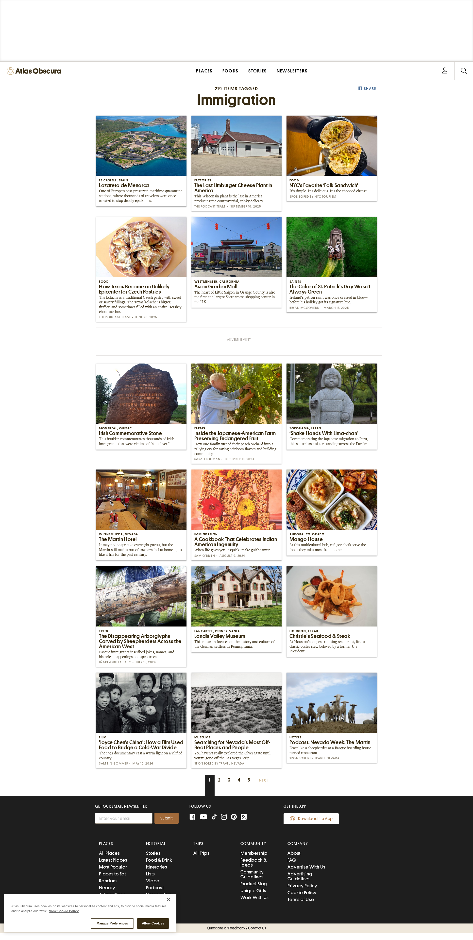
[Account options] (444, 71)
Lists (150, 873)
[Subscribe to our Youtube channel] (203, 817)
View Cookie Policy (64, 911)
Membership (254, 853)
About (294, 853)
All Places (109, 853)
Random (108, 880)
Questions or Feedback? (236, 928)
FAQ (291, 860)
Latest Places (113, 860)
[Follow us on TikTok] (214, 818)
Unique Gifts (253, 890)
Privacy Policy (302, 885)
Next (263, 780)
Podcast (155, 887)
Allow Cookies (153, 923)
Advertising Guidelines (299, 876)
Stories (153, 853)
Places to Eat (112, 873)
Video (152, 880)
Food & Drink (159, 860)
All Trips (201, 853)
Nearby (107, 887)
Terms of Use (300, 899)
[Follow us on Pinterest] (234, 817)
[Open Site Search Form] (464, 71)
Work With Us (254, 897)
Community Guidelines (252, 874)
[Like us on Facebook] (192, 817)
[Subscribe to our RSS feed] (244, 817)
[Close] (168, 899)
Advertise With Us (306, 867)
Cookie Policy (302, 892)
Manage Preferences (112, 923)
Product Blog (253, 883)
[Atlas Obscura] (35, 71)
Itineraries (156, 867)
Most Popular (113, 867)
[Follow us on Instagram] (224, 817)
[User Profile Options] (444, 71)
